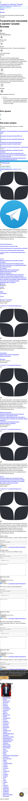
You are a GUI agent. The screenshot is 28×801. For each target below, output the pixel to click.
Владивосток (6, 701)
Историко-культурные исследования (10, 155)
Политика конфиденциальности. (14, 675)
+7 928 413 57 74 (16, 5)
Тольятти (5, 776)
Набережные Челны (8, 736)
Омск (4, 749)
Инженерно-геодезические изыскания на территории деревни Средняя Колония (11, 143)
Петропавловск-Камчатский (10, 755)
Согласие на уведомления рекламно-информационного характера (9, 281)
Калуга (5, 719)
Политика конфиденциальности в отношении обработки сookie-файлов (13, 248)
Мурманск (6, 735)
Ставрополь (6, 771)
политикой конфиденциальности (17, 547)
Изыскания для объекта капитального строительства (14, 147)
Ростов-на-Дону (7, 758)
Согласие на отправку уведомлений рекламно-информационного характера (12, 253)
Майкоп (5, 732)
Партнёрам (15, 158)
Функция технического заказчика (9, 150)
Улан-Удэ (5, 785)
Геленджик (6, 707)
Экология (8, 156)
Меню (1, 291)
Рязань (5, 760)
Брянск (5, 699)
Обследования (15, 153)
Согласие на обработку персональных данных (9, 246)
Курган (5, 729)
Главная (2, 9)
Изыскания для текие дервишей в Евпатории (12, 139)
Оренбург (5, 751)
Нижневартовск (7, 738)
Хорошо (4, 677)
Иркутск (5, 713)
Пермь (5, 754)
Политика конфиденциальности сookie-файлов (11, 276)
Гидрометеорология (5, 153)
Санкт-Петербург (7, 763)
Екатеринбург (6, 708)
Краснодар (6, 726)
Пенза (4, 752)
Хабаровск (6, 788)
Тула (4, 779)
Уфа (4, 783)
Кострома (5, 724)
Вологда (5, 704)
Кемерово (5, 721)
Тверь (4, 780)
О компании (3, 4)
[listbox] (14, 561)
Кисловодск (6, 722)
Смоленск (5, 768)
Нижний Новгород (8, 740)
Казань (5, 716)
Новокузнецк (6, 744)
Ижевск (5, 711)
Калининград (6, 718)
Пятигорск (6, 757)
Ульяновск (6, 786)
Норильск (5, 743)
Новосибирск (6, 747)
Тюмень (5, 782)
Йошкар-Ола (6, 715)
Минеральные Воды (8, 733)
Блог (25, 158)
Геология (20, 150)
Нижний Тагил (7, 741)
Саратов (5, 766)
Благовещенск (7, 697)
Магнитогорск (7, 730)
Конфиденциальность (11, 159)
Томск (4, 777)
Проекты (14, 4)
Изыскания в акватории (6, 483)
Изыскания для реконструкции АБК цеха (11, 136)
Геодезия (21, 153)
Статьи (2, 287)
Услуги (9, 4)
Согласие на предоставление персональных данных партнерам (12, 250)
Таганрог (5, 774)
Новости (10, 270)
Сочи (4, 769)
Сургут (5, 772)
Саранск (5, 765)
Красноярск (6, 727)
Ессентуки (6, 710)
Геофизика (3, 151)
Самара (5, 761)
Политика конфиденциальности (6, 244)
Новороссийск (7, 746)
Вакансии (9, 158)
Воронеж (5, 705)
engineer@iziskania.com (6, 5)
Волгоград (6, 702)
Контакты (20, 4)
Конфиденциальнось (5, 271)
